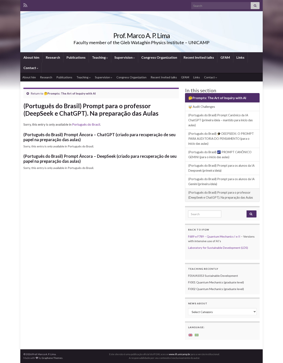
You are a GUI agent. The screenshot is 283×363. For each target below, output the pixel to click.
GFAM (225, 57)
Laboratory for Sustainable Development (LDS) (218, 247)
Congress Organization (159, 57)
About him (31, 57)
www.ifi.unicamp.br (179, 354)
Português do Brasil (86, 124)
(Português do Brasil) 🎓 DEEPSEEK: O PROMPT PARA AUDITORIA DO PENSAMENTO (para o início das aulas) (221, 138)
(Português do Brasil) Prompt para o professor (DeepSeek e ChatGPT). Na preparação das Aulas (220, 195)
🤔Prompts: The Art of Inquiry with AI (70, 93)
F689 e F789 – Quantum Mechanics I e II (214, 236)
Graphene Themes (52, 357)
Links (240, 57)
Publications (76, 57)
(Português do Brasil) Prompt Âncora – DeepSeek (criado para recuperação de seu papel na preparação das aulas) (100, 159)
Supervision (123, 57)
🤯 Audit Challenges (201, 106)
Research (53, 57)
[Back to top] (273, 353)
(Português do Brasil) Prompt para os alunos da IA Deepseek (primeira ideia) (221, 168)
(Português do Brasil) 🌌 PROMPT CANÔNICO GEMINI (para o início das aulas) (220, 154)
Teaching (99, 57)
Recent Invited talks (199, 57)
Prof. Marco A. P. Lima (141, 36)
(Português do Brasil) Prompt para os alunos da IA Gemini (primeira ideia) (221, 181)
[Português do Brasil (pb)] (196, 334)
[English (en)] (190, 334)
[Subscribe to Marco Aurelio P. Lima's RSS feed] (25, 4)
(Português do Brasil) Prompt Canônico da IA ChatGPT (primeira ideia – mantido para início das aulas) (220, 120)
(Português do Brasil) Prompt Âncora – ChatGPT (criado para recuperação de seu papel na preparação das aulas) (99, 137)
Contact (30, 68)
